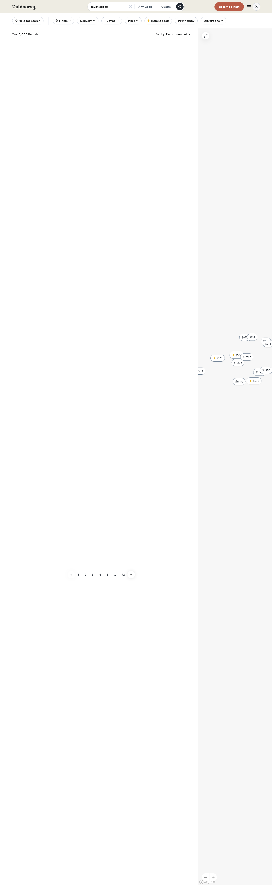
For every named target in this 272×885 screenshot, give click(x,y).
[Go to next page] (131, 669)
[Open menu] (253, 6)
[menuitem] (63, 20)
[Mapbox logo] (207, 882)
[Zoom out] (205, 877)
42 (123, 669)
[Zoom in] (213, 877)
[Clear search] (130, 6)
